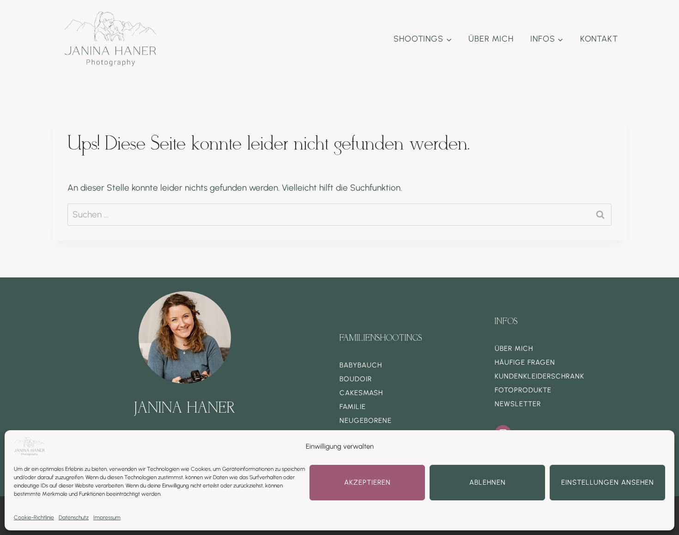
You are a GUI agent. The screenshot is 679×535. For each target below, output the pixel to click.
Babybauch (361, 365)
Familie (353, 407)
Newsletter (518, 404)
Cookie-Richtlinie (34, 517)
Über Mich (491, 39)
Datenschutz (74, 517)
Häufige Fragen (525, 362)
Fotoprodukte (523, 390)
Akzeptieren (367, 482)
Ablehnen (487, 482)
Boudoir (356, 379)
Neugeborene (366, 420)
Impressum (107, 517)
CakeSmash (361, 393)
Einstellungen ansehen (607, 482)
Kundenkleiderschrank (539, 376)
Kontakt (599, 39)
